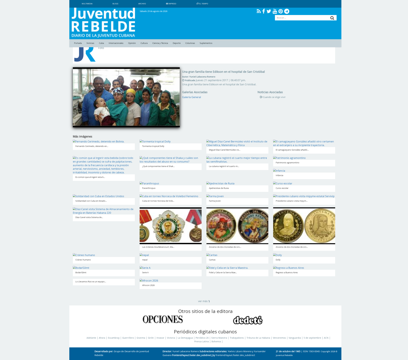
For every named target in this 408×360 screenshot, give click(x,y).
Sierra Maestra (219, 337)
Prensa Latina (201, 341)
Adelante (91, 337)
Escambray (114, 337)
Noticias (90, 43)
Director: (167, 351)
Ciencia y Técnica (160, 43)
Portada (78, 43)
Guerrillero (128, 337)
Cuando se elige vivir (274, 97)
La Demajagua (185, 337)
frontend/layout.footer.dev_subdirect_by (193, 355)
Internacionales (116, 43)
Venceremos (279, 337)
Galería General (191, 97)
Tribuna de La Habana (258, 337)
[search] (332, 18)
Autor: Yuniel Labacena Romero (198, 76)
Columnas (190, 43)
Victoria (171, 337)
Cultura (144, 43)
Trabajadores (237, 337)
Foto (101, 48)
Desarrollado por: (104, 351)
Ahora (102, 337)
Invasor (160, 337)
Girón (151, 337)
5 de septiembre (312, 337)
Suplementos (206, 43)
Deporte (177, 43)
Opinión (132, 43)
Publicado (190, 80)
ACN (326, 337)
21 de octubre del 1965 (288, 351)
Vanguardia (295, 337)
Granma (141, 337)
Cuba (101, 43)
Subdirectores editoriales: (213, 351)
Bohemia (216, 341)
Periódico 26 (202, 337)
